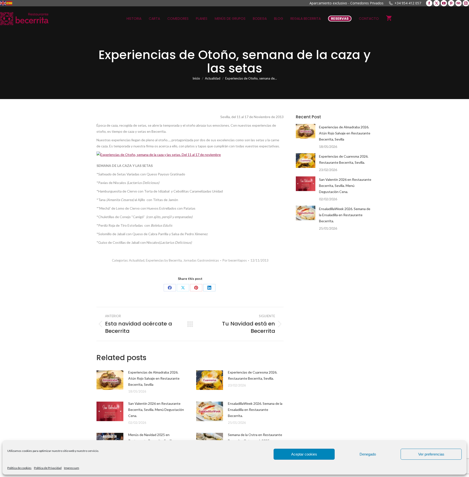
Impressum (71, 468)
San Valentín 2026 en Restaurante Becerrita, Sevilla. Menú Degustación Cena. (156, 409)
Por (235, 260)
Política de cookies (19, 468)
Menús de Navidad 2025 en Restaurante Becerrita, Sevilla (150, 438)
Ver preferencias (431, 454)
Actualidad (136, 260)
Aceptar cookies (304, 454)
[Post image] (109, 380)
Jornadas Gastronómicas (201, 260)
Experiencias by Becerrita (164, 260)
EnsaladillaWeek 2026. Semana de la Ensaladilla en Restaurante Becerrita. (255, 409)
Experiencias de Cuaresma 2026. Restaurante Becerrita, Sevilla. (252, 375)
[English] (3, 2)
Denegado (368, 454)
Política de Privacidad (48, 468)
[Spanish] (9, 2)
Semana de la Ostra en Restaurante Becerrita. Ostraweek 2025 (255, 438)
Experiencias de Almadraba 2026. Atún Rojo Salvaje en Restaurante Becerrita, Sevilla (154, 378)
